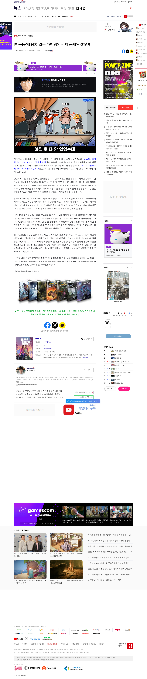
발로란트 (118, 358)
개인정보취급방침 (52, 644)
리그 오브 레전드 (121, 351)
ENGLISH (47, 50)
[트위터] (27, 638)
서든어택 (118, 376)
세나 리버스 (142, 39)
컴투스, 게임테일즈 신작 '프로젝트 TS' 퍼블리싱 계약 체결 (40, 397)
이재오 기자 (32, 370)
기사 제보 (87, 370)
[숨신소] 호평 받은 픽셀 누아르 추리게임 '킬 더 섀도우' (119, 173)
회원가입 (123, 2)
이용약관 (41, 644)
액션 (45, 345)
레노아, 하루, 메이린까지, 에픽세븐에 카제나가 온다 (109, 541)
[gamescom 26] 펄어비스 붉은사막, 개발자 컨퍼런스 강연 (97, 521)
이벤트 (106, 221)
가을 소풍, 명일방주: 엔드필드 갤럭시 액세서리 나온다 (110, 546)
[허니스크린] (52, 633)
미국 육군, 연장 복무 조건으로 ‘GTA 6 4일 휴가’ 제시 (119, 160)
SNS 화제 (125, 107)
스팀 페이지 (88, 339)
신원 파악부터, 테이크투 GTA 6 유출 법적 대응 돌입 (109, 563)
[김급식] (41, 633)
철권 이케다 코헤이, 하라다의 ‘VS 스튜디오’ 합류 (119, 134)
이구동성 (29, 36)
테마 (21, 36)
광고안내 (33, 644)
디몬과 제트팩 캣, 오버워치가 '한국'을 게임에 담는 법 (109, 535)
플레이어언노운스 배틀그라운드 (126, 372)
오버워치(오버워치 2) (122, 361)
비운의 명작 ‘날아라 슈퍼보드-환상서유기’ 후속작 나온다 (119, 141)
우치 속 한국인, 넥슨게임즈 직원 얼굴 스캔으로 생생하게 (110, 574)
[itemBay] (96, 630)
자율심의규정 (75, 644)
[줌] (63, 630)
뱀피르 (140, 35)
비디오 (48, 342)
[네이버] (19, 630)
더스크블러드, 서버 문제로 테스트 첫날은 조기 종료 (109, 558)
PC (44, 342)
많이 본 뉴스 (111, 107)
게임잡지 (106, 267)
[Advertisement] (55, 27)
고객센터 (85, 644)
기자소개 (101, 644)
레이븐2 (140, 42)
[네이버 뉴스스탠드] (48, 638)
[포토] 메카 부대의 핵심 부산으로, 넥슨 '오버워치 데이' (110, 552)
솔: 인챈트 (141, 28)
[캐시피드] (85, 633)
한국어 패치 (142, 60)
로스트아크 (119, 383)
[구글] (30, 630)
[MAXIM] (107, 630)
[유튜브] (19, 638)
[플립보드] (74, 633)
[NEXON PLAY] (74, 630)
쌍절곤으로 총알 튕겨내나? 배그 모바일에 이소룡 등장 (39, 394)
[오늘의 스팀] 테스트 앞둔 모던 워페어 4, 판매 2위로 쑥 (110, 569)
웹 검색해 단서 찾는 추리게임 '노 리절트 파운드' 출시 (119, 115)
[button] (98, 401)
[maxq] (118, 630)
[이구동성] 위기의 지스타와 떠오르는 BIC (104, 580)
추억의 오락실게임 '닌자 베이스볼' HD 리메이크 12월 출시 (119, 147)
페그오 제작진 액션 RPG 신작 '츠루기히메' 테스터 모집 (119, 166)
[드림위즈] (128, 630)
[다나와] (85, 630)
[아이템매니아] (30, 633)
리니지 (117, 369)
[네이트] (52, 630)
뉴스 (16, 36)
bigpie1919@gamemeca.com (27, 384)
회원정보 (93, 644)
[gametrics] (19, 633)
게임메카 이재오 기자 (21, 50)
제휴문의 (24, 644)
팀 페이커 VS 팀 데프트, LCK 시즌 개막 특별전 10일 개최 (39, 391)
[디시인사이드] (96, 633)
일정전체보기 (118, 336)
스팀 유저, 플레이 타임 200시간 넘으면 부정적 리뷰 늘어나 (119, 128)
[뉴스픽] (63, 633)
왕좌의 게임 (142, 32)
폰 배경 (140, 64)
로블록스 (118, 379)
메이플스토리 (119, 365)
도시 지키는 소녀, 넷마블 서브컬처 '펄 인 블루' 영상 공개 (119, 154)
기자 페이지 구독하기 (85, 397)
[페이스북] (36, 638)
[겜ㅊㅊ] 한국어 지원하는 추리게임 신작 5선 (119, 121)
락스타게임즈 (48, 348)
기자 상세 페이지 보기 (82, 392)
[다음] (41, 630)
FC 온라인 (118, 354)
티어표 (140, 57)
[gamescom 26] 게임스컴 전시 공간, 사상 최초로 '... (121, 521)
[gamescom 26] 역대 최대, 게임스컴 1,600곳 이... (73, 521)
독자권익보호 (64, 644)
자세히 (85, 357)
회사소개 (16, 644)
